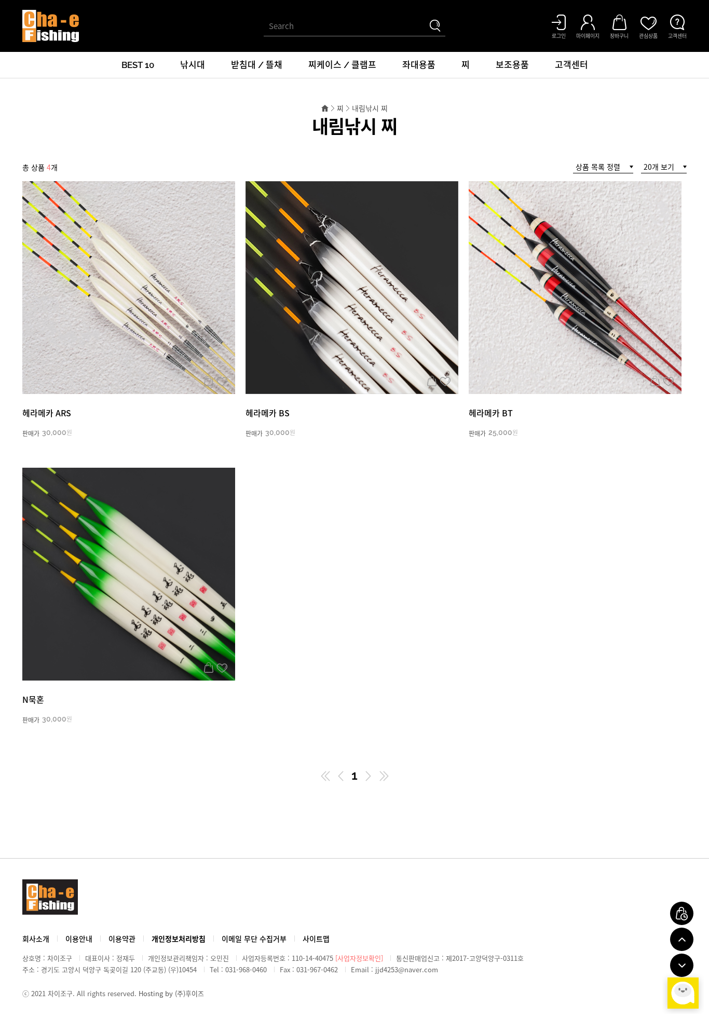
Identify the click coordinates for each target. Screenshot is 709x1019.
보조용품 (512, 65)
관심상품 (221, 381)
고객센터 (571, 65)
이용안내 (78, 938)
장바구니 (208, 381)
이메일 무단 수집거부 (254, 938)
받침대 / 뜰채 (256, 65)
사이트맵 (316, 938)
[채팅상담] (683, 993)
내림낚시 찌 (370, 108)
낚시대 (192, 65)
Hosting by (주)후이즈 (171, 993)
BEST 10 (137, 65)
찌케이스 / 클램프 (342, 65)
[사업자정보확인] (359, 958)
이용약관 (121, 938)
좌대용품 (418, 65)
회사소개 (35, 938)
